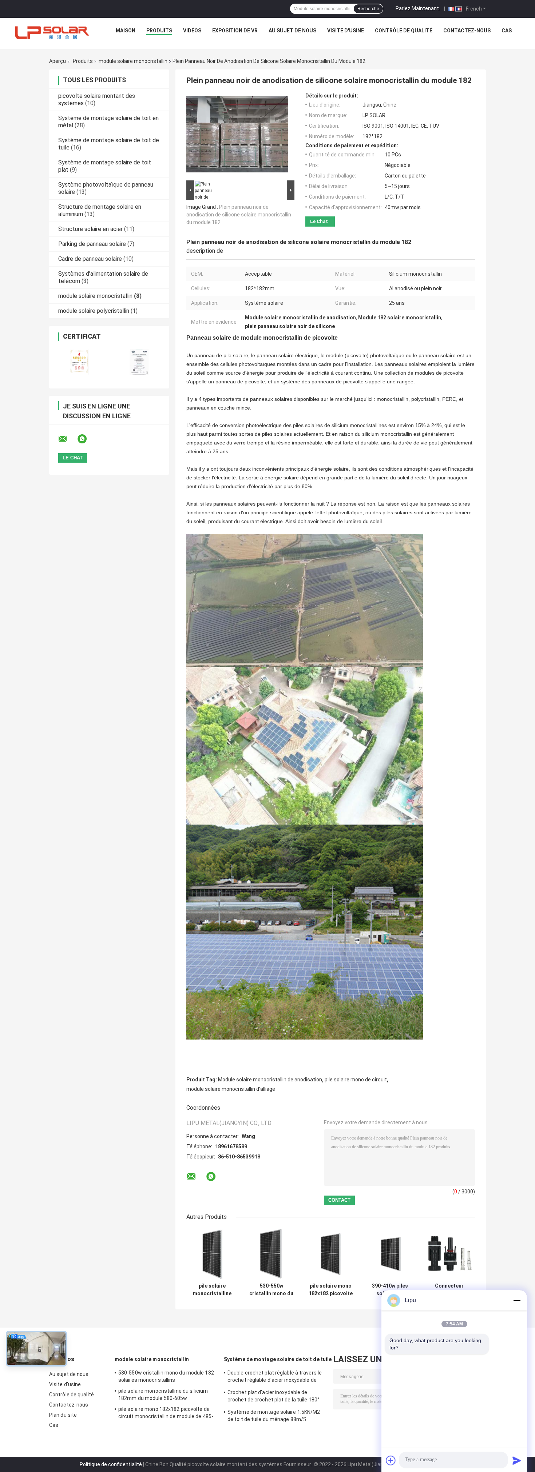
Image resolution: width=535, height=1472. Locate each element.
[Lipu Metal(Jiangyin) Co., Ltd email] (67, 439)
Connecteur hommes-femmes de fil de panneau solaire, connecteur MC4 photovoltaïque (449, 1290)
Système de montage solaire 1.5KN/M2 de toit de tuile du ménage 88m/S (273, 1415)
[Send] (517, 1460)
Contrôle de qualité (403, 30)
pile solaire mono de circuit (356, 1079)
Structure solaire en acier (90, 229)
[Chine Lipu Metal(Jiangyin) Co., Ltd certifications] (79, 362)
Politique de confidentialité (111, 1464)
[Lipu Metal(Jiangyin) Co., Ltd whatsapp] (87, 439)
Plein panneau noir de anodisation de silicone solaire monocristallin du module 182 (238, 214)
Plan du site (63, 1415)
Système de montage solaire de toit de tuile (278, 1359)
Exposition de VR (235, 30)
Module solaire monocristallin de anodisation (270, 1079)
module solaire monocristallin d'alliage (230, 1089)
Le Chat (319, 221)
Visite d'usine (345, 30)
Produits (159, 30)
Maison (125, 30)
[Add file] (391, 1460)
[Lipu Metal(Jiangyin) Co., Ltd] (53, 32)
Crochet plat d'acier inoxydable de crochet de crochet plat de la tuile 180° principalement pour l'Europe (273, 1397)
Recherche (368, 8)
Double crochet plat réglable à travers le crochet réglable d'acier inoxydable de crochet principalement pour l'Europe (274, 1377)
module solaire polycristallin (93, 310)
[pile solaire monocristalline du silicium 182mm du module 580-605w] (212, 1253)
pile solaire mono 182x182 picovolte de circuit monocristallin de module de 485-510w (331, 1290)
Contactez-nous (467, 30)
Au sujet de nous (292, 30)
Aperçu (57, 61)
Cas (507, 30)
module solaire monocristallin (133, 61)
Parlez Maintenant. (418, 8)
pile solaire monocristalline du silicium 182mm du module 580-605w (212, 1290)
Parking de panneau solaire (92, 243)
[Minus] (516, 1300)
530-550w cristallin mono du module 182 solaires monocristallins (271, 1290)
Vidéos (192, 30)
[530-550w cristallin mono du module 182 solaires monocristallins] (271, 1253)
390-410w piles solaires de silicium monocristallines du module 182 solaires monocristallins (390, 1290)
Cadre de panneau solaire (90, 258)
